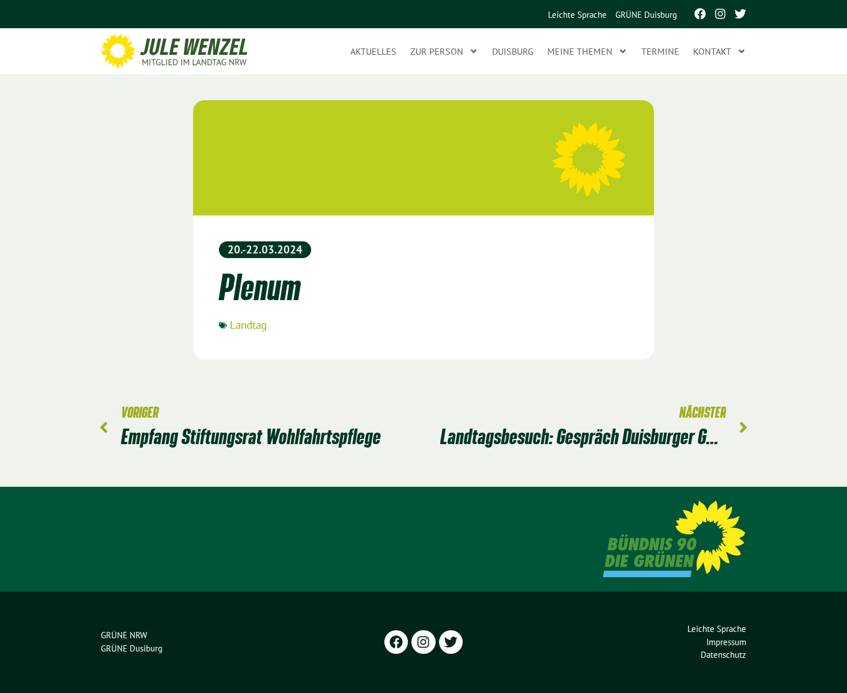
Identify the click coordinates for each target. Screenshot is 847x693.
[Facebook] (700, 14)
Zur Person (436, 51)
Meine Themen (579, 51)
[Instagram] (720, 14)
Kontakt (712, 51)
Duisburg (513, 51)
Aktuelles (373, 51)
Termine (660, 51)
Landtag (248, 325)
